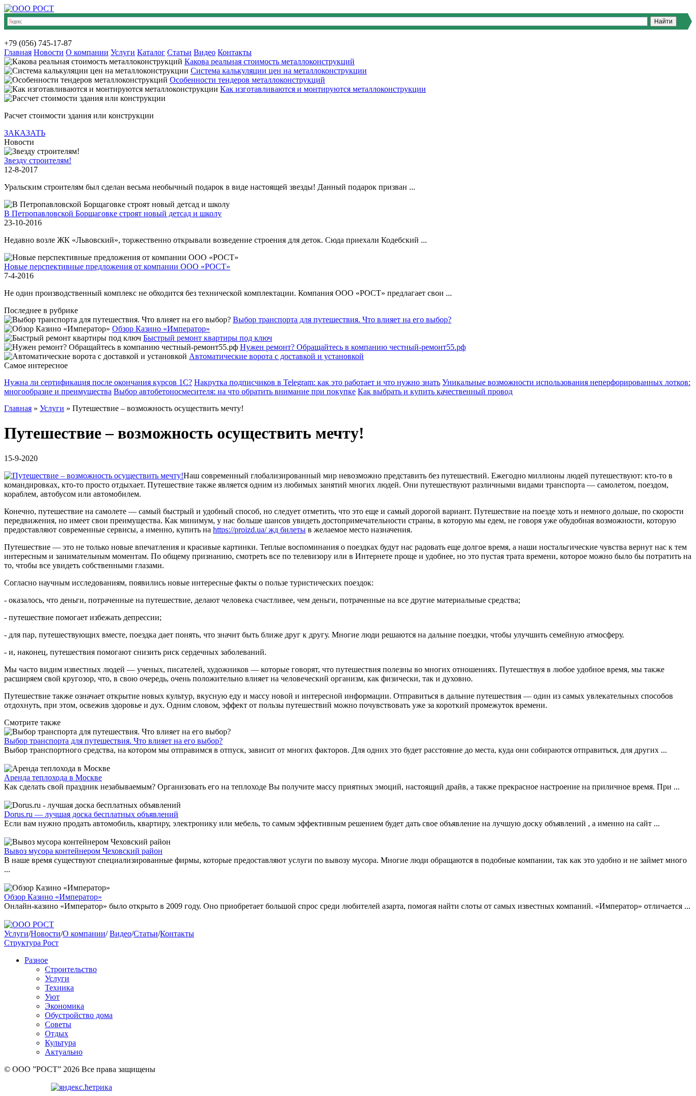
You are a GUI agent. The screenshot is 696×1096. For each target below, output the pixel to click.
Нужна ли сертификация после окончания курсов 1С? (98, 382)
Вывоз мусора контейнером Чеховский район (83, 851)
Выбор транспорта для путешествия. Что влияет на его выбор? (342, 319)
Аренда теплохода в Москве (53, 777)
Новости (49, 52)
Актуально (64, 1052)
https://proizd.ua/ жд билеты (259, 529)
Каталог (151, 52)
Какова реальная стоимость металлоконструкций (269, 61)
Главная (18, 52)
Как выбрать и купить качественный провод (435, 391)
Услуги (123, 52)
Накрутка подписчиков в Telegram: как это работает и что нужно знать (317, 382)
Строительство (71, 969)
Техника (59, 987)
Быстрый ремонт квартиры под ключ (207, 338)
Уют (52, 996)
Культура (60, 1042)
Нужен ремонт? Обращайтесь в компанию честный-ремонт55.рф (353, 347)
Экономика (64, 1006)
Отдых (56, 1033)
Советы (58, 1024)
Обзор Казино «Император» (161, 328)
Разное (36, 960)
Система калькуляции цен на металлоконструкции (279, 70)
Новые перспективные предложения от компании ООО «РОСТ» (117, 266)
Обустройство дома (79, 1015)
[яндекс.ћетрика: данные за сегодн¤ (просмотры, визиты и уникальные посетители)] (81, 1087)
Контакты (235, 52)
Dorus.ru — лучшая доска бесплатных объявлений (91, 814)
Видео (205, 52)
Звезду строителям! (37, 160)
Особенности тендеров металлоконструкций (247, 79)
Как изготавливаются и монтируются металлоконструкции (323, 89)
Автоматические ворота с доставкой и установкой (276, 356)
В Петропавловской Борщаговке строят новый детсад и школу (113, 213)
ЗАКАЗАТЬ (24, 133)
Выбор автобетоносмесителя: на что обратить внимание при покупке (235, 391)
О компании (87, 52)
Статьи (179, 52)
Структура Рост (31, 942)
